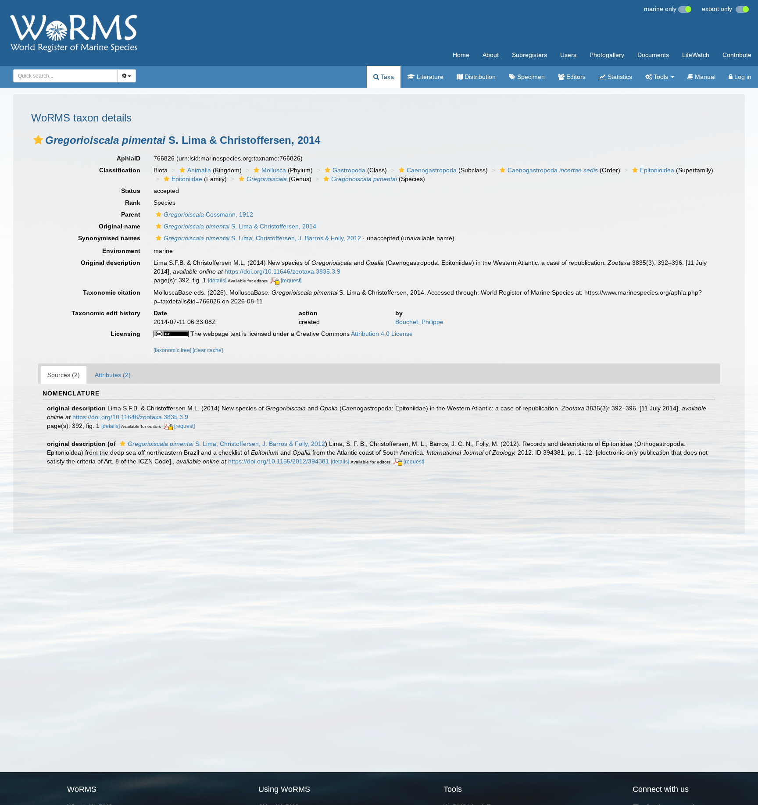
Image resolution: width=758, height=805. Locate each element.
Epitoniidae (187, 178)
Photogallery (607, 54)
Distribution (479, 76)
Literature (429, 76)
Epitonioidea (657, 170)
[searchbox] (63, 76)
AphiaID (128, 158)
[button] (38, 140)
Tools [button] (661, 76)
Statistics (619, 76)
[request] (291, 281)
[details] (217, 281)
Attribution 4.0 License (382, 333)
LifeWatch (695, 54)
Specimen (530, 76)
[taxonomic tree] (173, 350)
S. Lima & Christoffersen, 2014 (240, 226)
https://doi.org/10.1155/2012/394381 (278, 461)
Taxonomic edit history (106, 313)
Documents (653, 54)
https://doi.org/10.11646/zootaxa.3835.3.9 (282, 271)
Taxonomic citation (111, 292)
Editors (575, 76)
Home (461, 54)
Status (130, 190)
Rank (132, 202)
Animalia (199, 170)
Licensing (125, 333)
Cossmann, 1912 (208, 214)
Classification (119, 170)
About (491, 54)
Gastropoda (349, 170)
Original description (110, 262)
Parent (130, 214)
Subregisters (529, 54)
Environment (121, 250)
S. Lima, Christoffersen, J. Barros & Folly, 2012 (262, 238)
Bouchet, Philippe (419, 321)
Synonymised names (109, 238)
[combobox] (65, 75)
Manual (704, 76)
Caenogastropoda (432, 170)
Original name (119, 226)
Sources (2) (63, 374)
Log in (742, 76)
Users (568, 54)
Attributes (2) (113, 374)
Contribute (736, 54)
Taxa (386, 76)
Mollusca (273, 170)
